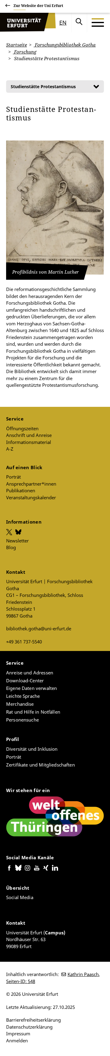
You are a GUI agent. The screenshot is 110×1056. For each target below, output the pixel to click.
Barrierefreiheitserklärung (33, 1020)
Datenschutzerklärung (29, 1027)
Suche (79, 22)
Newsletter (17, 541)
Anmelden (17, 1040)
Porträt (13, 477)
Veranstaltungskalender (31, 497)
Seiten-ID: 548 (20, 981)
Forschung (24, 52)
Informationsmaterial (28, 442)
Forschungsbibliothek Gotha (65, 45)
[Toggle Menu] (98, 22)
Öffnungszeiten (22, 428)
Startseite (16, 45)
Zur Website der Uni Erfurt (38, 5)
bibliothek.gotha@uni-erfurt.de (38, 628)
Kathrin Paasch (83, 974)
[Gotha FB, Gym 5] (55, 207)
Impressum (18, 1033)
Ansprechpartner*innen (31, 484)
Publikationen (20, 490)
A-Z (9, 449)
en (63, 22)
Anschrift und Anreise (29, 435)
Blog (11, 547)
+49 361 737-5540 (24, 642)
